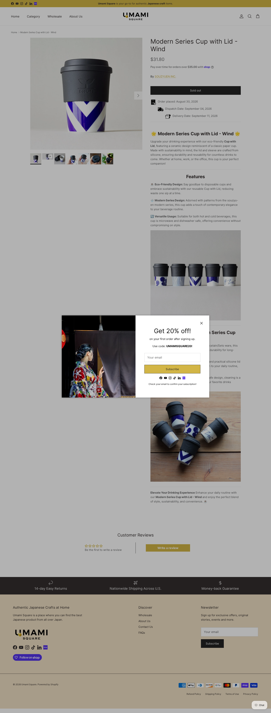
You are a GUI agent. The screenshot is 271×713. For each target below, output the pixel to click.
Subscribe (172, 369)
